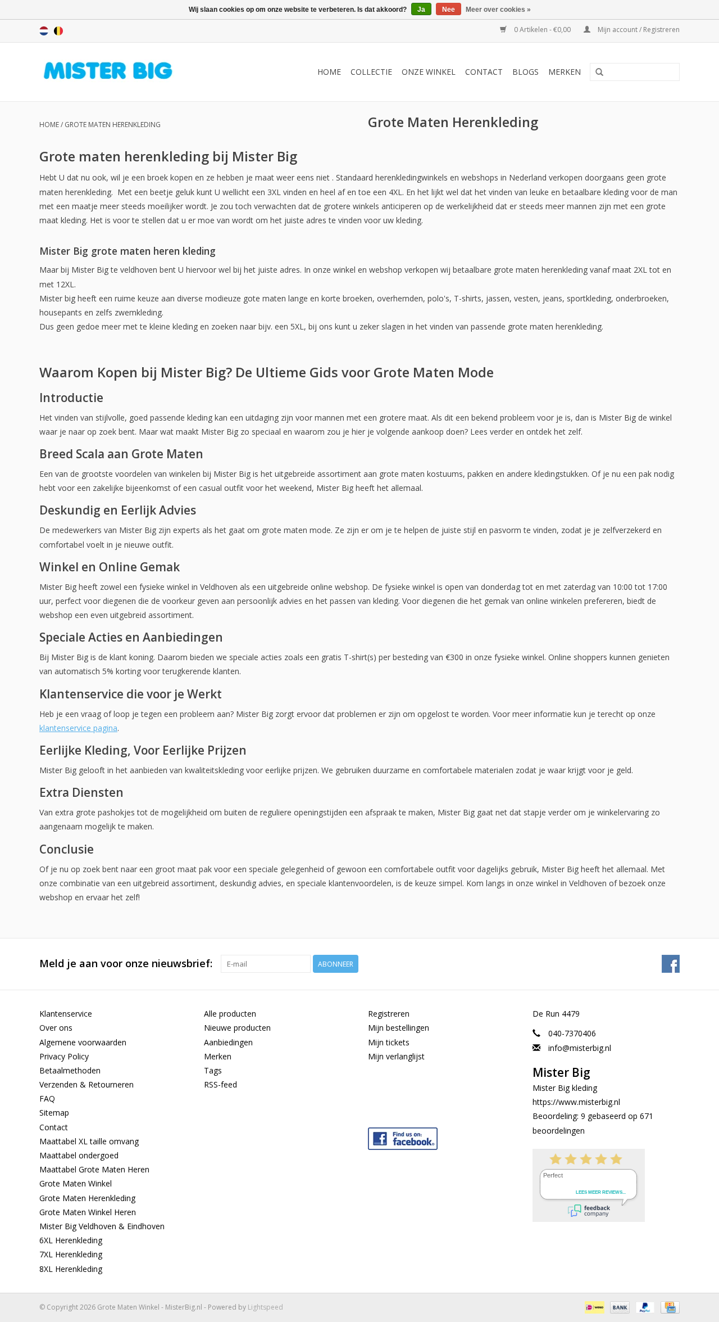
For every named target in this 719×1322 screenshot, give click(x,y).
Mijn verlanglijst (396, 1056)
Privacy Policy (64, 1056)
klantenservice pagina (78, 728)
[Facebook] (442, 1136)
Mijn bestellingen (398, 1027)
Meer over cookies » (498, 9)
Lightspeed (265, 1307)
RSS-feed (220, 1084)
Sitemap (54, 1112)
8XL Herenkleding (70, 1269)
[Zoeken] (599, 72)
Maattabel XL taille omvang (89, 1141)
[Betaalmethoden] (593, 1306)
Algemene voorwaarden (82, 1042)
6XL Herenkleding (70, 1240)
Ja (421, 9)
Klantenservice (65, 1013)
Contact (484, 71)
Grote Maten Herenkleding (113, 124)
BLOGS (525, 71)
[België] (58, 30)
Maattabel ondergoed (79, 1155)
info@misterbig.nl (579, 1048)
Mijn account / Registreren (638, 29)
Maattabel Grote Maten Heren (94, 1169)
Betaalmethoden (70, 1070)
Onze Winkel (429, 71)
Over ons (55, 1027)
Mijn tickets (388, 1042)
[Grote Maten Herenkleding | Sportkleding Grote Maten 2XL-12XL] (127, 72)
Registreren (388, 1013)
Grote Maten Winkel (75, 1183)
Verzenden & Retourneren (86, 1084)
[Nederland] (43, 30)
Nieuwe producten (237, 1027)
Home (329, 71)
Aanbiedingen (228, 1042)
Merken (564, 71)
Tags (213, 1070)
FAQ (47, 1098)
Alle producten (230, 1013)
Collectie (371, 71)
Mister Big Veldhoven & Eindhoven (102, 1226)
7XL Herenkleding (70, 1254)
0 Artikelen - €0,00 (542, 29)
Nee (448, 9)
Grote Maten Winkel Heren (87, 1212)
